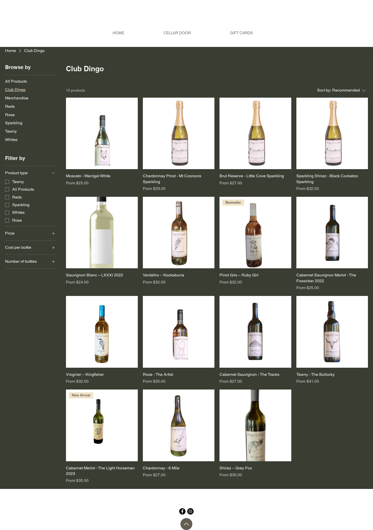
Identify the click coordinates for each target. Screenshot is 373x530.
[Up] (186, 524)
